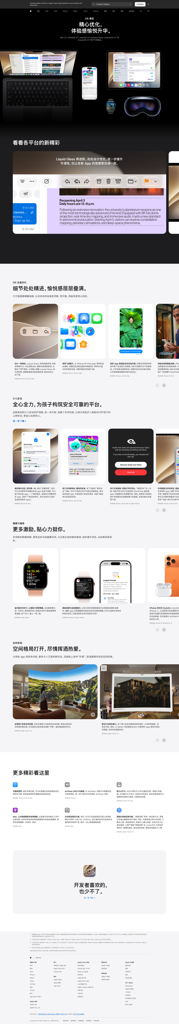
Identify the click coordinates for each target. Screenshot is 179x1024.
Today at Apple (83, 971)
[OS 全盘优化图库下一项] (164, 385)
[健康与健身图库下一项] (164, 630)
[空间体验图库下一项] (164, 740)
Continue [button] (140, 4)
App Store (57, 986)
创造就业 (128, 995)
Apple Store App (83, 981)
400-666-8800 (78, 1014)
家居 (31, 987)
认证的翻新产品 (82, 984)
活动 (126, 1001)
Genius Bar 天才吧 (84, 968)
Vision (32, 981)
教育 (126, 968)
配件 (31, 993)
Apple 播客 (57, 983)
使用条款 (73, 1020)
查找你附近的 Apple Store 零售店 (49, 1014)
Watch (32, 978)
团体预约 (80, 975)
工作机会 (128, 992)
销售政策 (81, 1020)
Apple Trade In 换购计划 (86, 987)
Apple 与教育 (105, 976)
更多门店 (63, 1014)
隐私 (126, 975)
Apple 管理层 (129, 989)
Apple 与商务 (105, 965)
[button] (112, 4)
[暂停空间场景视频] (93, 714)
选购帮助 (80, 996)
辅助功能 (128, 965)
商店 (31, 965)
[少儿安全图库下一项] (164, 510)
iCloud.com (57, 971)
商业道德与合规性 (130, 998)
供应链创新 (128, 978)
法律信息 (88, 1020)
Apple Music (58, 979)
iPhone (32, 975)
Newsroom (129, 986)
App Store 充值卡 (35, 996)
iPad (31, 971)
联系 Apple (128, 1004)
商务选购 (104, 968)
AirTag (32, 990)
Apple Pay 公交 (35, 1007)
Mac (31, 968)
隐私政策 (65, 1020)
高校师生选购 (105, 979)
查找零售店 (81, 965)
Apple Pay (33, 1004)
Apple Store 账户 (59, 968)
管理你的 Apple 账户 (60, 965)
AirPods (32, 984)
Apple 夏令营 (82, 978)
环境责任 (128, 971)
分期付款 (80, 990)
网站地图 (96, 1020)
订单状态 (80, 993)
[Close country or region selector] (148, 4)
